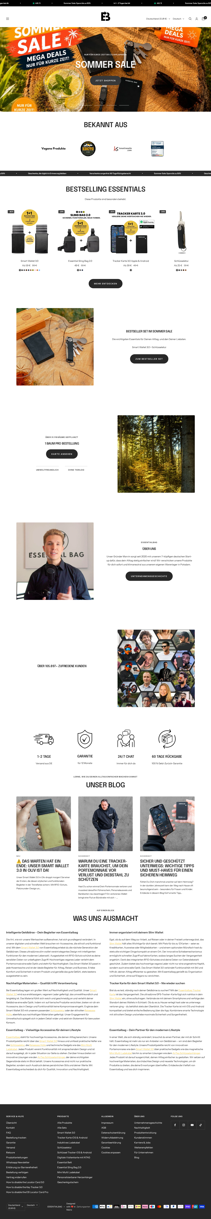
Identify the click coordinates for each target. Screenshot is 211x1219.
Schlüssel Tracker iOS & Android (74, 1152)
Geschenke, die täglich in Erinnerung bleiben (124, 173)
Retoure (10, 1152)
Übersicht (11, 1122)
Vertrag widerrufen (16, 1177)
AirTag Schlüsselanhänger (51, 1057)
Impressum (107, 1122)
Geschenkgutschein (67, 1182)
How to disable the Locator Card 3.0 (25, 1182)
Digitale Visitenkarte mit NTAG (73, 1157)
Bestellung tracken (16, 1137)
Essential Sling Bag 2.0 (80, 260)
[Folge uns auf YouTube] (192, 1125)
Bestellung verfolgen (17, 1172)
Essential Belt (64, 1162)
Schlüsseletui (181, 260)
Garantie (10, 1142)
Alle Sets (62, 1127)
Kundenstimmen (143, 1137)
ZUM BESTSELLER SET (149, 359)
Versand (10, 1147)
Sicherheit (84, 856)
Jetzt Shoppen (105, 80)
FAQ (8, 1132)
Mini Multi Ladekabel (121, 1053)
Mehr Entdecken (105, 283)
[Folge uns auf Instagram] (183, 1125)
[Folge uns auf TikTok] (200, 1125)
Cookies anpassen (110, 1152)
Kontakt (10, 1127)
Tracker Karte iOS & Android (72, 1137)
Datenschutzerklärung (113, 1132)
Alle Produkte (64, 1122)
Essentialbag (13, 1037)
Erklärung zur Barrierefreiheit (22, 1167)
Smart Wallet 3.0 (29, 260)
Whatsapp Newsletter (18, 1162)
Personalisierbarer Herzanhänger (75, 1177)
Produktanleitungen (17, 1157)
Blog (136, 1157)
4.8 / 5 (90, 3)
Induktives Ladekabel (68, 1142)
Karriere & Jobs (142, 1142)
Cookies (105, 1147)
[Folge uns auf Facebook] (175, 1125)
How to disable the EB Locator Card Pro (27, 1192)
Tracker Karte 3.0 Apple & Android (131, 260)
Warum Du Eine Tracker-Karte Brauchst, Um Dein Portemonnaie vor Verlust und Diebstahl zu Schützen (103, 870)
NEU (18, 856)
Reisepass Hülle (37, 1045)
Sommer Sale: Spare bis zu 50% (129, 3)
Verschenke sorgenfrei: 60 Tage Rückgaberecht (186, 173)
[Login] (196, 19)
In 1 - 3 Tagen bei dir (53, 3)
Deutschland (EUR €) (156, 18)
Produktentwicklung (145, 1132)
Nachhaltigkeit (142, 1127)
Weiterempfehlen (143, 1147)
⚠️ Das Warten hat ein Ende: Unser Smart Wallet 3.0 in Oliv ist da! (42, 866)
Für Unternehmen (143, 1152)
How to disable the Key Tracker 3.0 (24, 1187)
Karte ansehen (61, 454)
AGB (103, 1127)
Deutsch (177, 18)
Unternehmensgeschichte (149, 576)
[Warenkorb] (203, 18)
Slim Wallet (116, 943)
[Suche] (190, 18)
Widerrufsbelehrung (112, 1137)
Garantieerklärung (111, 1142)
